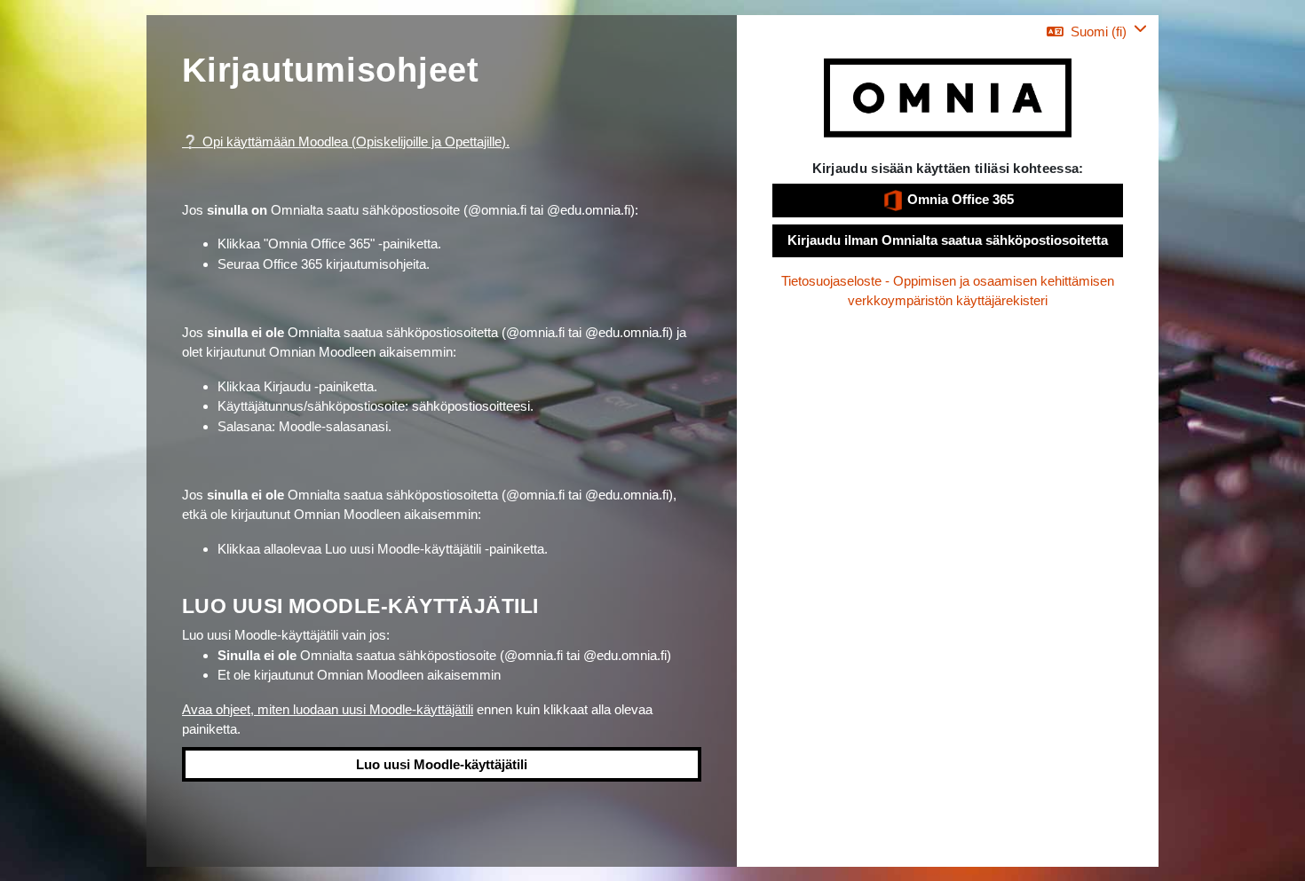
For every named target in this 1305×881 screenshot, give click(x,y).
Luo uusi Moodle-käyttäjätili (441, 764)
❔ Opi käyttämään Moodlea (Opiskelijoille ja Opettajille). (346, 141)
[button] (1097, 31)
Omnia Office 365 (959, 199)
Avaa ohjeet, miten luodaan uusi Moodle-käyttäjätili (327, 709)
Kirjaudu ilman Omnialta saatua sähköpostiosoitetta (947, 240)
